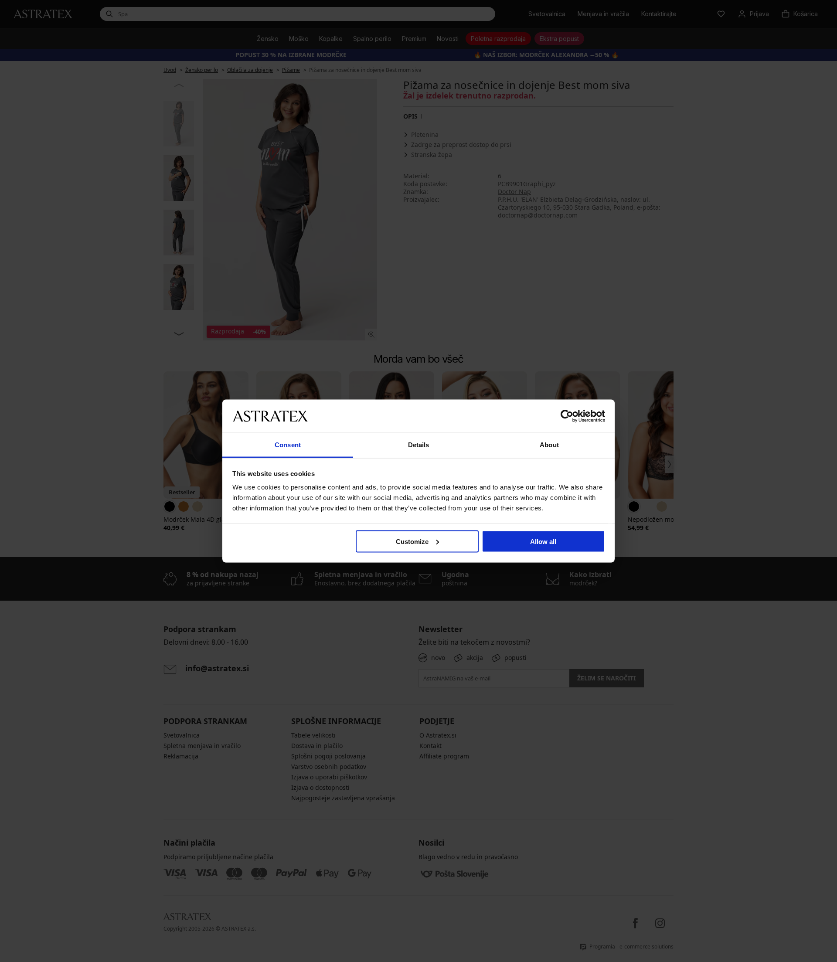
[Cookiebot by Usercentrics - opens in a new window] (567, 415)
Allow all (543, 541)
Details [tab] (418, 445)
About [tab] (549, 445)
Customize (412, 541)
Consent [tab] (288, 445)
